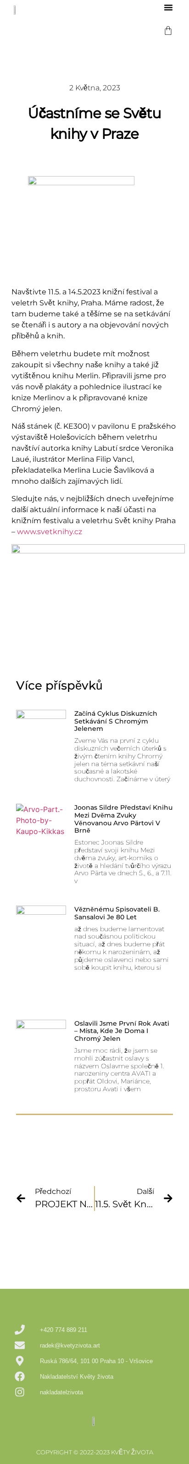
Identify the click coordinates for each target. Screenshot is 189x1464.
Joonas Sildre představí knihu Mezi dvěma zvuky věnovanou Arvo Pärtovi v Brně (123, 818)
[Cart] (168, 30)
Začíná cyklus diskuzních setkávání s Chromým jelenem (115, 721)
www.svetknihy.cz (49, 531)
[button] (168, 7)
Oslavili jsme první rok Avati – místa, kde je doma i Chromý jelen (121, 1031)
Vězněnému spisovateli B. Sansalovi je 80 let (117, 913)
